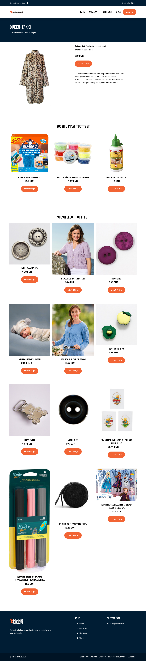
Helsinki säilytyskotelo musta (73, 524)
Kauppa (129, 12)
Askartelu (94, 12)
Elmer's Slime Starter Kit (30, 177)
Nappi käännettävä (29, 268)
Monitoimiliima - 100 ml (116, 177)
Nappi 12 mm (73, 440)
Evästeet (102, 657)
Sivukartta (131, 657)
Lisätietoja (83, 63)
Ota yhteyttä (91, 657)
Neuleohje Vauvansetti (30, 359)
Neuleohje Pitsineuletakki (73, 359)
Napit (33, 32)
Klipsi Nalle (29, 440)
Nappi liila (116, 278)
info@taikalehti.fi (128, 3)
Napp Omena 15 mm (116, 348)
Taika (82, 12)
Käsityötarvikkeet (20, 32)
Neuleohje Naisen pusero (73, 278)
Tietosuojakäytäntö (116, 657)
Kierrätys (107, 12)
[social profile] (27, 3)
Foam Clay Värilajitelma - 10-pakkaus (73, 177)
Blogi (118, 12)
